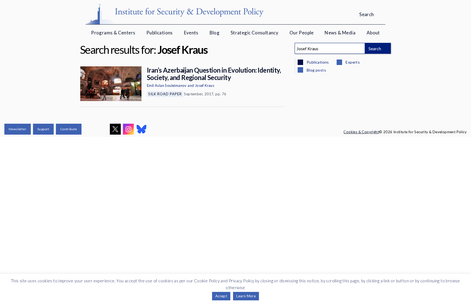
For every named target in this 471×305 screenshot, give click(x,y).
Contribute (68, 129)
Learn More (246, 296)
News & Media (340, 32)
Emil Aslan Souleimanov (167, 85)
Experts (352, 62)
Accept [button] (221, 296)
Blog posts (316, 70)
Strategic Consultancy (254, 32)
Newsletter (17, 129)
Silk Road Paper (165, 94)
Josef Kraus (204, 85)
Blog (215, 32)
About (373, 32)
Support (43, 129)
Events (191, 32)
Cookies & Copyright (361, 132)
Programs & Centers (113, 32)
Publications (159, 32)
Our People (301, 32)
